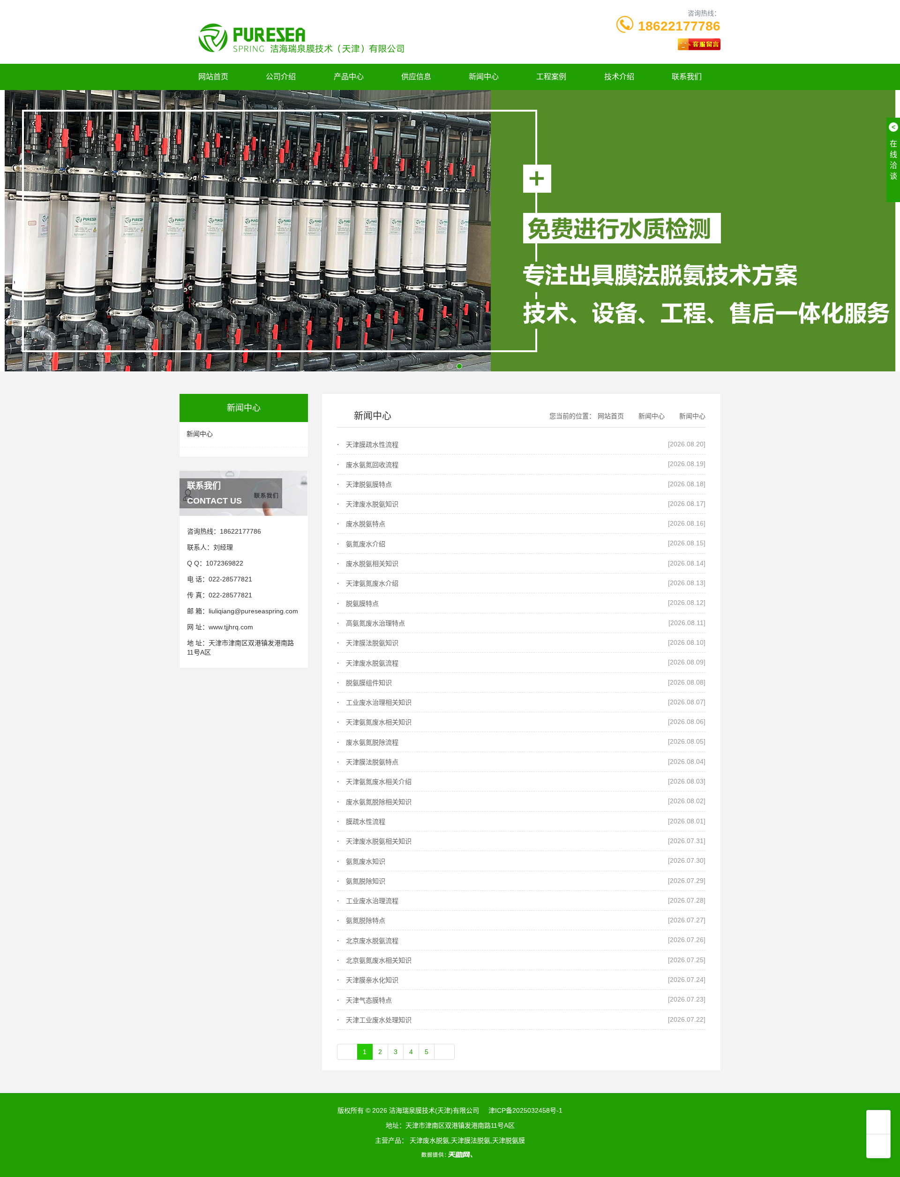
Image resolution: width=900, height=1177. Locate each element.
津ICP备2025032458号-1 (525, 1110)
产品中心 (349, 77)
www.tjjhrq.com (231, 627)
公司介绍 (281, 77)
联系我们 (687, 77)
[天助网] (450, 1154)
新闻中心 (484, 77)
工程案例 (551, 77)
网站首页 (213, 77)
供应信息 (416, 77)
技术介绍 (619, 77)
